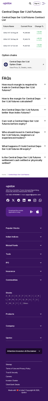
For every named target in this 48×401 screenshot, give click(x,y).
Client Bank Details (13, 384)
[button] (24, 228)
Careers (9, 376)
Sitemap (9, 364)
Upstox (24, 392)
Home (4, 174)
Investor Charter (12, 381)
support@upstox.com (33, 195)
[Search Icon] (31, 3)
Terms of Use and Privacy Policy (18, 368)
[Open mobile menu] (43, 3)
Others (25, 303)
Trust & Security (12, 372)
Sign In (36, 3)
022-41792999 (14, 195)
